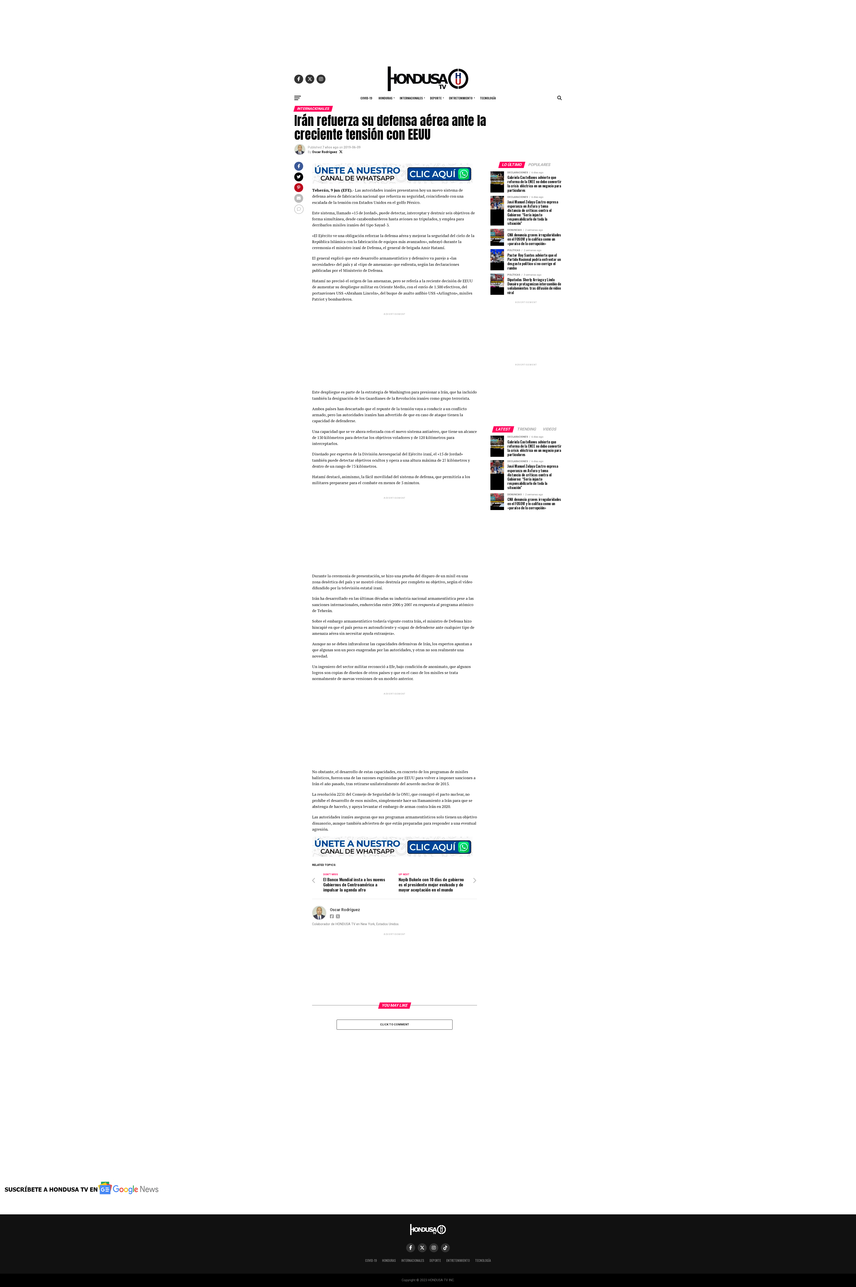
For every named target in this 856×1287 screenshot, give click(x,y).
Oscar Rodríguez (324, 152)
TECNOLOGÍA (488, 98)
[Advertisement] (428, 31)
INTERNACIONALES (411, 98)
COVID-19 (366, 98)
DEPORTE (436, 98)
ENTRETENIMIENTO (461, 98)
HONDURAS (385, 98)
